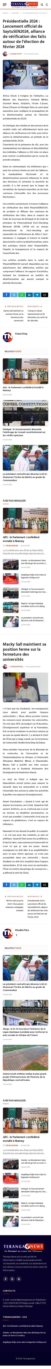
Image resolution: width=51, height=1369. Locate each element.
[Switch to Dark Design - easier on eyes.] (46, 4)
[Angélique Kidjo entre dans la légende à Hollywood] (11, 578)
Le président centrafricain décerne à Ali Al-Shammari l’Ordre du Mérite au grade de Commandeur (25, 477)
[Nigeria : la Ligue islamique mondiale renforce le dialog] (11, 607)
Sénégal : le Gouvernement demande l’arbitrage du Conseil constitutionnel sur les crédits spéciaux (24, 432)
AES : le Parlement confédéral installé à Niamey (23, 389)
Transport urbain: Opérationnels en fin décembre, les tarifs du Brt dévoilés (37, 315)
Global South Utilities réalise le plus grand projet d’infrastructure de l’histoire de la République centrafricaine (24, 1077)
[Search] (42, 4)
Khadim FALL (17, 666)
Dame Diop (16, 54)
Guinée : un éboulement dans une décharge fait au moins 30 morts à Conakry (34, 563)
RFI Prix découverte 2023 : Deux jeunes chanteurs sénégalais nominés (14, 905)
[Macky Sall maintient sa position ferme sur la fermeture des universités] (25, 687)
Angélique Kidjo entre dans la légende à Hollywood (33, 576)
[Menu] (5, 4)
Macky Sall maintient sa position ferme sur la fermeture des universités (13, 315)
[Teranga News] (24, 4)
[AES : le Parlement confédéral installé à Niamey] (25, 371)
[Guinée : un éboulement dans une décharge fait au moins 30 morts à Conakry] (11, 564)
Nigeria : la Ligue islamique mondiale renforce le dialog (33, 605)
